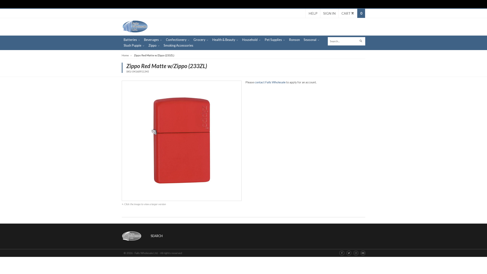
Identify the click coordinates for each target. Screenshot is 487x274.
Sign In (329, 13)
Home (125, 55)
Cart (346, 13)
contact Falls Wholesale (270, 82)
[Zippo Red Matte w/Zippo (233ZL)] (182, 141)
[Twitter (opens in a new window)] (349, 253)
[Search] (361, 41)
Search (157, 236)
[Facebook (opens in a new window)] (342, 253)
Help (313, 13)
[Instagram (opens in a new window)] (356, 253)
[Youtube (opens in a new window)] (363, 253)
